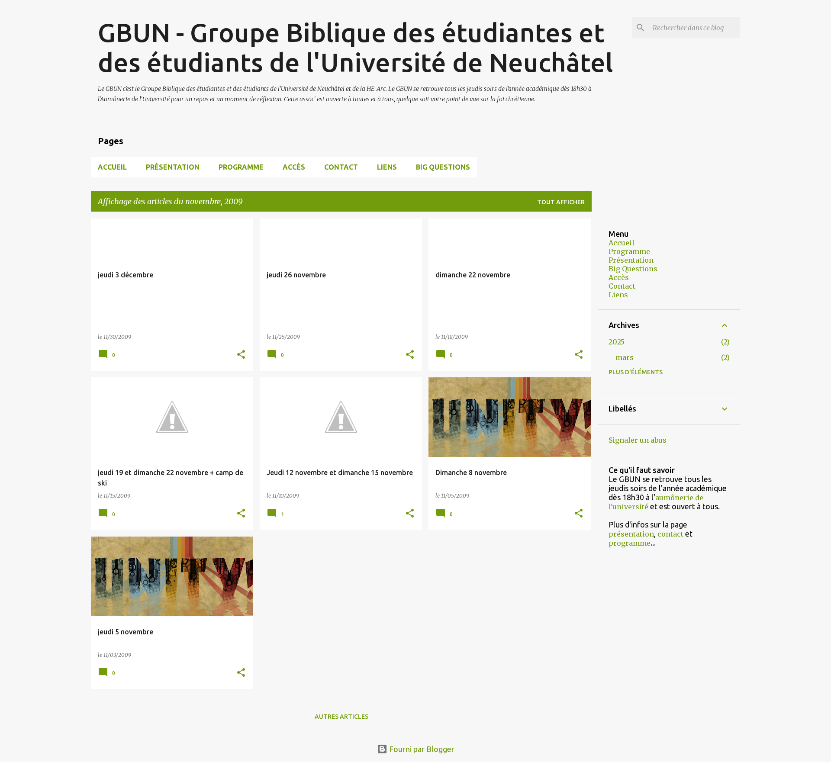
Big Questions (443, 167)
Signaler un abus (638, 440)
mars (624, 357)
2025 (617, 342)
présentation (631, 534)
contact (670, 534)
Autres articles (341, 716)
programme (630, 543)
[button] (241, 355)
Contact (341, 167)
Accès (294, 167)
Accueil (112, 167)
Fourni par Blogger (420, 749)
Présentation (173, 167)
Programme (241, 167)
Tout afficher (561, 202)
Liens (387, 167)
